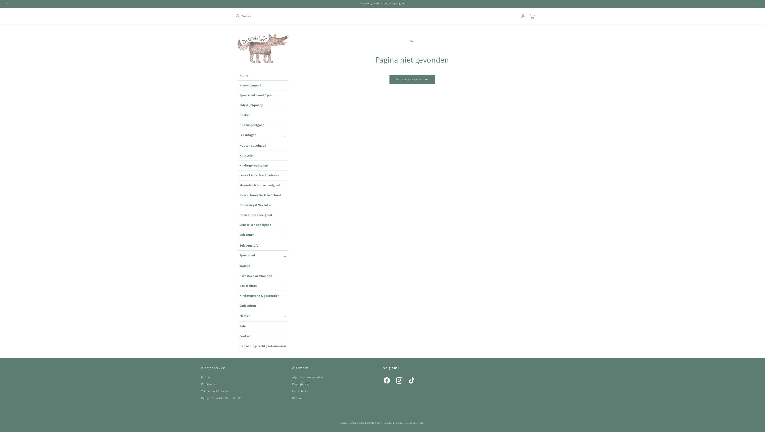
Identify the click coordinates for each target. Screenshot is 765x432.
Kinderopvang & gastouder (259, 296)
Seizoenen (263, 235)
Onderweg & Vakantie (255, 205)
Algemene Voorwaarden (307, 377)
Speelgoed (263, 255)
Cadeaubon (247, 306)
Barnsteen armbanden (255, 276)
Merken (263, 315)
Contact (245, 336)
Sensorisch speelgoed (255, 225)
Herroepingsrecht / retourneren (262, 346)
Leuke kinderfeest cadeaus (259, 175)
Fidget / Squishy (251, 105)
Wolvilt (244, 266)
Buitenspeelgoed (252, 125)
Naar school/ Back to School (260, 195)
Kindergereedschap (253, 165)
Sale (242, 326)
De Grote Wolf (372, 422)
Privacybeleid (300, 384)
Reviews (297, 398)
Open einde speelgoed (255, 215)
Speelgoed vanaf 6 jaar (256, 95)
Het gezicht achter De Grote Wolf (222, 398)
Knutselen (247, 155)
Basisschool (248, 286)
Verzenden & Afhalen (214, 391)
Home (243, 75)
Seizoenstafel (249, 245)
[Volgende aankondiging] (757, 4)
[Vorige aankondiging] (7, 4)
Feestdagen (263, 135)
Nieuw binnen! (250, 85)
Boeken (245, 115)
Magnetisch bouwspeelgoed (259, 185)
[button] (240, 16)
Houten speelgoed (253, 145)
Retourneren (209, 384)
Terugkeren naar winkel (412, 79)
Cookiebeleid (300, 391)
